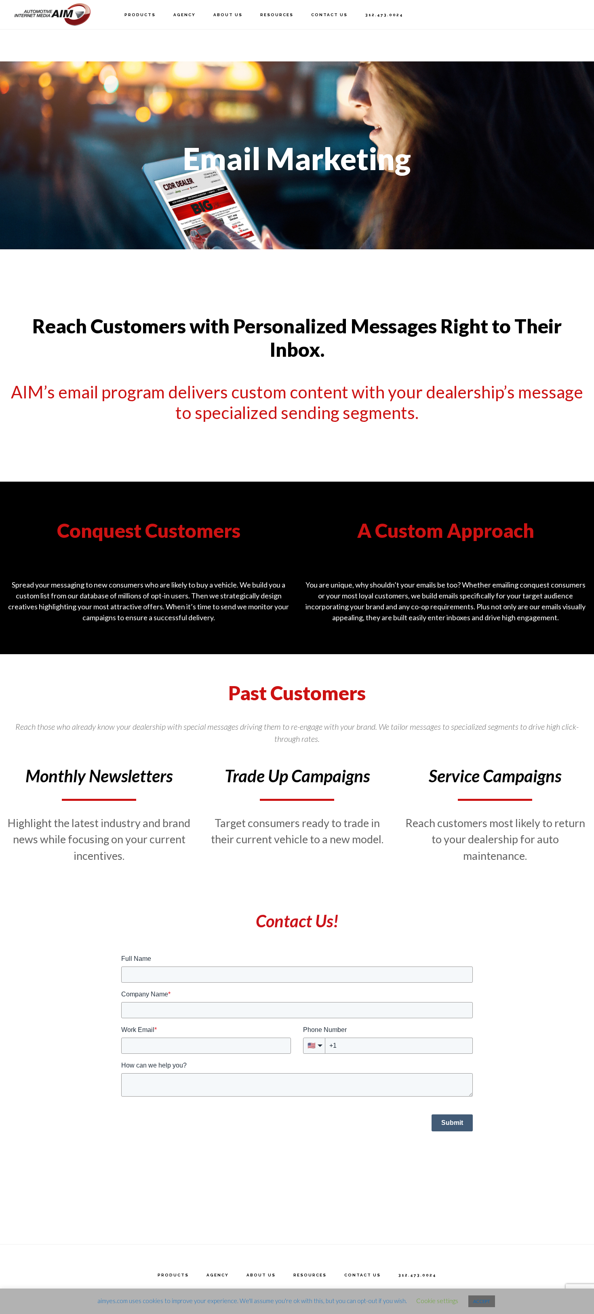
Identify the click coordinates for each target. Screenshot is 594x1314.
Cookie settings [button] (437, 1300)
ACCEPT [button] (481, 1301)
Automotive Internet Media (52, 14)
